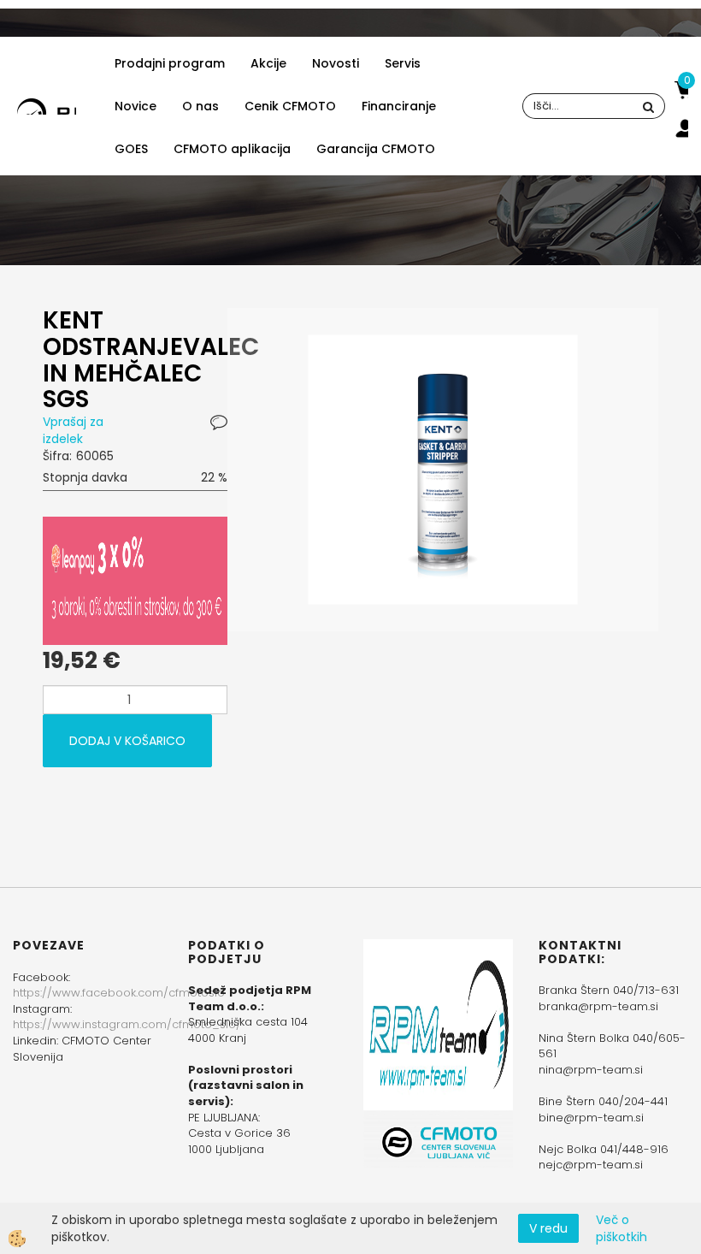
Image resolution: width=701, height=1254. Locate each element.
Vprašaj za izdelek (73, 430)
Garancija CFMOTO (375, 148)
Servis (403, 63)
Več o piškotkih (621, 1228)
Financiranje (399, 106)
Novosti (335, 63)
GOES (131, 148)
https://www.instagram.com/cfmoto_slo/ (127, 1024)
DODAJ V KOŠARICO (127, 740)
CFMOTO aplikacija (232, 148)
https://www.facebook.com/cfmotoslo (119, 993)
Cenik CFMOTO (290, 106)
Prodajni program (170, 63)
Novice (135, 106)
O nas (200, 106)
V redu (548, 1228)
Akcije (268, 63)
